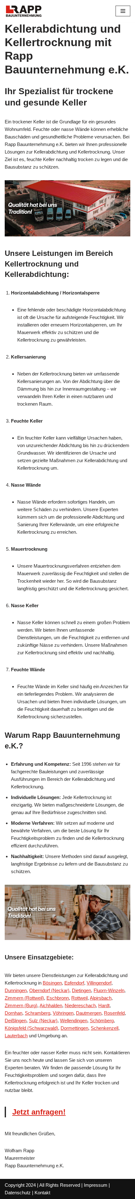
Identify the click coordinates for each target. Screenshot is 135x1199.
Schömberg (102, 1020)
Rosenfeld (114, 1013)
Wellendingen (73, 1020)
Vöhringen (63, 1013)
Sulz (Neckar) (43, 1020)
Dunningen (16, 990)
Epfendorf (74, 983)
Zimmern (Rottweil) (24, 998)
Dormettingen (74, 1028)
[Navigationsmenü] (123, 11)
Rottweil (79, 998)
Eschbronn (57, 998)
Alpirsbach (100, 998)
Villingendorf (99, 983)
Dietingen (81, 990)
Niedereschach (80, 1005)
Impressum (95, 1185)
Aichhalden (51, 1005)
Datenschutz (18, 1192)
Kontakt (42, 1192)
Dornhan (13, 1013)
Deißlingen (15, 1020)
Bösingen (52, 983)
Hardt (104, 1005)
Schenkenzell (104, 1028)
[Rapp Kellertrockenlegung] (23, 11)
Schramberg (37, 1013)
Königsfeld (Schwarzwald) (31, 1028)
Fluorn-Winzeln (109, 990)
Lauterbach (16, 1035)
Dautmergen (88, 1013)
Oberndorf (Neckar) (49, 990)
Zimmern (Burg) (21, 1005)
